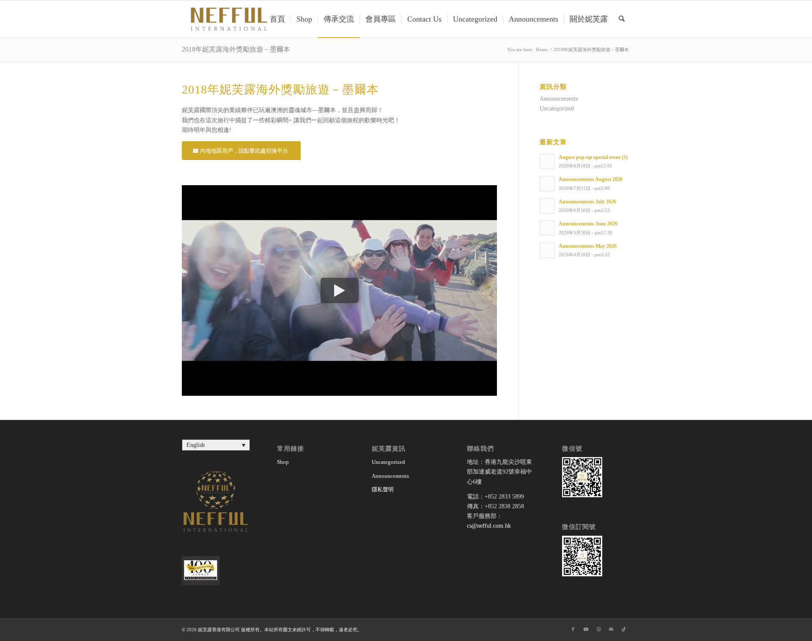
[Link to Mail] (611, 629)
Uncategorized (557, 108)
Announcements (559, 99)
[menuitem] (277, 19)
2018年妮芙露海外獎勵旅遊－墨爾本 (236, 49)
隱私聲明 (383, 489)
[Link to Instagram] (598, 629)
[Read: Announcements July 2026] (547, 206)
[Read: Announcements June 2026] (547, 228)
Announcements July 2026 (587, 202)
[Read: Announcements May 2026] (547, 250)
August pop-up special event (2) (593, 157)
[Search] (621, 19)
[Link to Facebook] (573, 629)
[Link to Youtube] (585, 629)
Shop (283, 462)
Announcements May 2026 (588, 246)
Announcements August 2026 (591, 179)
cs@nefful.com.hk (489, 526)
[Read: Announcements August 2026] (547, 183)
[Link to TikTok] (623, 629)
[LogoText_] (227, 19)
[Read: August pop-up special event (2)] (547, 161)
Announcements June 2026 (588, 224)
